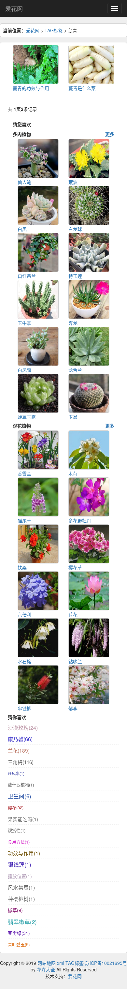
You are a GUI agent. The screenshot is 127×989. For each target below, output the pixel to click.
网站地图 (46, 963)
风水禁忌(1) (21, 887)
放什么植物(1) (21, 785)
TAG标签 (54, 30)
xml (60, 963)
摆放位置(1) (20, 876)
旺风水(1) (16, 773)
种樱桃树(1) (21, 898)
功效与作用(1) (24, 853)
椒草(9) (15, 910)
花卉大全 (46, 969)
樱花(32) (15, 807)
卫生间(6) (19, 796)
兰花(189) (19, 750)
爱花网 (14, 8)
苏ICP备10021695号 (106, 963)
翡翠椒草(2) (22, 922)
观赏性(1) (16, 830)
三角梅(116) (21, 761)
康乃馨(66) (20, 739)
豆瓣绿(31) (19, 933)
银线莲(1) (19, 864)
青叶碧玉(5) (19, 944)
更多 (109, 134)
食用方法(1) (19, 842)
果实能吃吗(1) (23, 819)
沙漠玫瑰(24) (23, 727)
